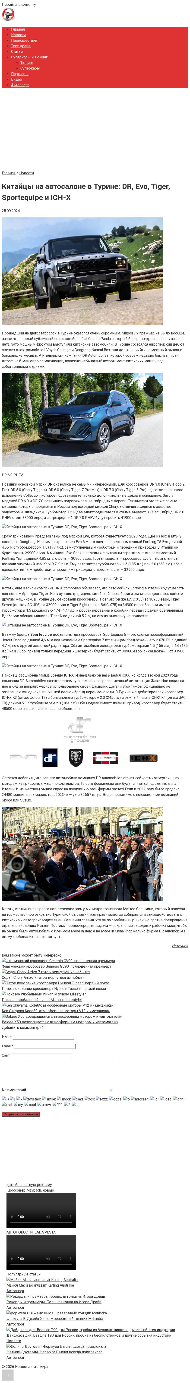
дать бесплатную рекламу (29, 1185)
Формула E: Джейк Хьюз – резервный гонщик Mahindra (54, 1318)
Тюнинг (26, 62)
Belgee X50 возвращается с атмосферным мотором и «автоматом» (60, 1022)
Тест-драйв (21, 46)
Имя (7, 1037)
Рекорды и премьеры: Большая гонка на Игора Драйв (53, 1302)
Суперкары (30, 68)
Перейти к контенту (19, 4)
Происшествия (24, 40)
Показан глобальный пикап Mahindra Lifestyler (42, 1000)
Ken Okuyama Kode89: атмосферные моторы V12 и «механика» (56, 1011)
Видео (16, 79)
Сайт (6, 1055)
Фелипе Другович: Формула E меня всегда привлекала (54, 1352)
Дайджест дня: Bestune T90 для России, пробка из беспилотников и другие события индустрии (88, 1335)
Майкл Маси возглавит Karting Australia (40, 1285)
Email (7, 1046)
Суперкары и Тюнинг (29, 57)
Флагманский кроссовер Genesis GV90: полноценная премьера (56, 966)
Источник (180, 946)
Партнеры (19, 74)
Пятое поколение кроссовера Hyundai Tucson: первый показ (54, 988)
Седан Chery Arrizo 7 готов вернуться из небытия (44, 977)
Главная (18, 29)
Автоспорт (20, 85)
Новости (18, 35)
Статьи (17, 51)
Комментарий (14, 1090)
